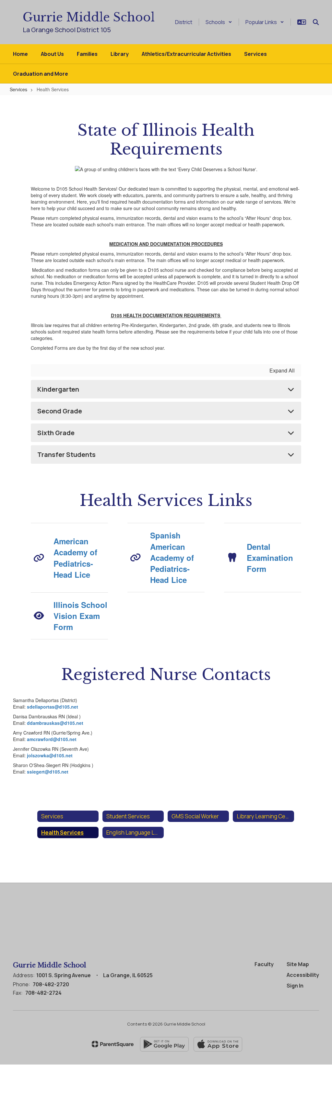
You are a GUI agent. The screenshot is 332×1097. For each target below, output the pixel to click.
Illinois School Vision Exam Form (80, 616)
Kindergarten (58, 389)
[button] (219, 22)
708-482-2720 (51, 984)
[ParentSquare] (112, 1044)
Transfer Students (66, 454)
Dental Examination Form (270, 557)
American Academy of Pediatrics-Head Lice (75, 558)
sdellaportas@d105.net (52, 706)
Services (18, 89)
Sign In (295, 985)
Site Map (298, 964)
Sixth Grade (56, 432)
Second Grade (59, 411)
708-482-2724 (43, 992)
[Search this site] (316, 22)
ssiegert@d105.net (47, 771)
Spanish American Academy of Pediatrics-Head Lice (172, 557)
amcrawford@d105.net (52, 739)
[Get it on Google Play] (164, 1044)
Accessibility (303, 974)
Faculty (264, 964)
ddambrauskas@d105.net (55, 723)
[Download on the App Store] (218, 1044)
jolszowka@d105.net (50, 755)
